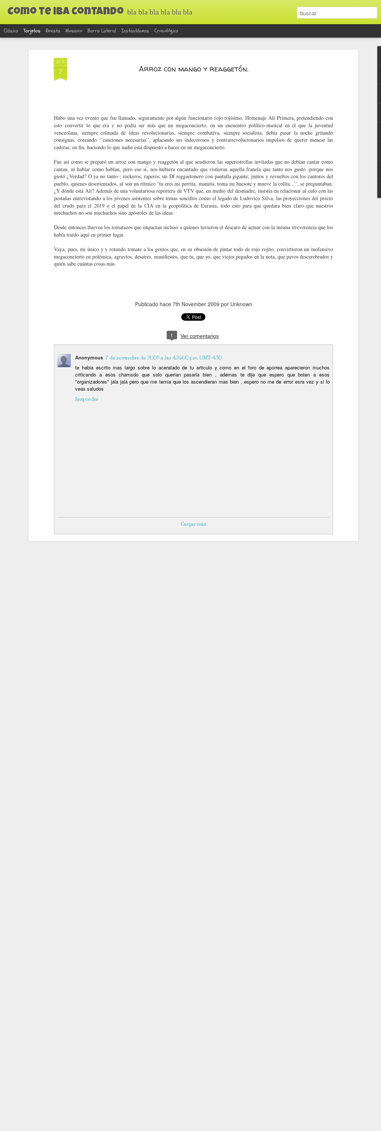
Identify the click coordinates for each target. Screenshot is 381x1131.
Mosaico (73, 30)
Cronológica (166, 30)
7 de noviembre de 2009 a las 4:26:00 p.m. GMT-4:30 (163, 358)
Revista (53, 30)
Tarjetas (32, 30)
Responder (87, 399)
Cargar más (193, 524)
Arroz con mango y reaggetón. (194, 69)
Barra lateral (101, 30)
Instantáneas (135, 30)
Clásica (11, 30)
